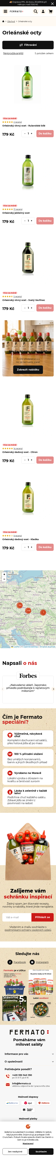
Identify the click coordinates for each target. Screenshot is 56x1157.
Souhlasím (41, 1151)
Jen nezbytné (15, 1151)
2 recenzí (18, 122)
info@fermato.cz (31, 1084)
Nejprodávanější (13, 53)
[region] (28, 609)
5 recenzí (18, 296)
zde (36, 1140)
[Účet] (43, 11)
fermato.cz (16, 962)
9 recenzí (18, 536)
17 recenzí (18, 209)
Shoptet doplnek (47, 647)
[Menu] (5, 11)
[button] (32, 133)
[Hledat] (36, 11)
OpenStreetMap (30, 647)
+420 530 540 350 (22, 1076)
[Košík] (50, 11)
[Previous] (3, 689)
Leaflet (16, 647)
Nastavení (28, 1143)
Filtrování (30, 44)
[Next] (53, 689)
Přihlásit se (42, 917)
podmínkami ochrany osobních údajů (28, 930)
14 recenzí (18, 448)
